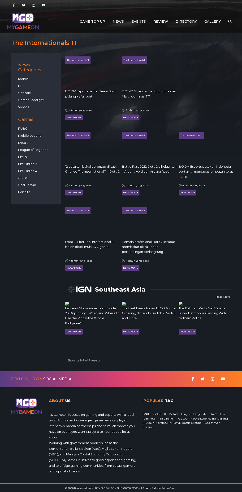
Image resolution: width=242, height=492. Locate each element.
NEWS (118, 21)
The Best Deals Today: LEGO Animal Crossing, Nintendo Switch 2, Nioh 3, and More (149, 313)
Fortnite (24, 192)
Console (24, 93)
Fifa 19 (22, 157)
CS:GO (23, 178)
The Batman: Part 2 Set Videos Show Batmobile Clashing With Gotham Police (202, 313)
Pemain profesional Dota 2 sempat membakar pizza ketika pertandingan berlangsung (148, 247)
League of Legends (33, 150)
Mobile (23, 79)
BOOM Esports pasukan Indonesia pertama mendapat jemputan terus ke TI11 (206, 171)
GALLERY (212, 21)
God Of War (27, 185)
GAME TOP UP (92, 21)
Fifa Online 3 (27, 164)
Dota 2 (23, 142)
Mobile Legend (30, 135)
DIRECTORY (186, 21)
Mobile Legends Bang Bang (209, 418)
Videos (23, 107)
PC (20, 86)
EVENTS (138, 21)
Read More (74, 117)
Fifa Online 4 (27, 171)
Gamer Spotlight (31, 100)
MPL (146, 414)
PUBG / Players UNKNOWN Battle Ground (172, 422)
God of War (212, 422)
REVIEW (160, 21)
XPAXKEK (159, 414)
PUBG (22, 128)
